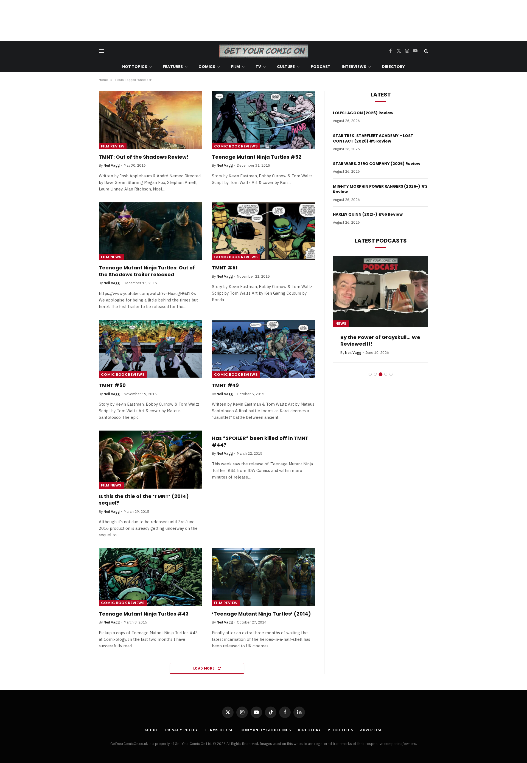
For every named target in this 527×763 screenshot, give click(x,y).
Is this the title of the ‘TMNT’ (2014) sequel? (144, 499)
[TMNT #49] (263, 349)
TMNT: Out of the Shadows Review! (144, 157)
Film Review (112, 146)
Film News (111, 257)
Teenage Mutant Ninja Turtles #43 (144, 614)
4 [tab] (385, 374)
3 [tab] (380, 374)
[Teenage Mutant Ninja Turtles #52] (263, 120)
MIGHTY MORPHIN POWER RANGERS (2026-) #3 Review (380, 189)
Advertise (371, 730)
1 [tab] (370, 374)
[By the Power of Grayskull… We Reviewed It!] (380, 291)
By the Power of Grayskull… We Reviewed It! (380, 340)
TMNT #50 (112, 385)
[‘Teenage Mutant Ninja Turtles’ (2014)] (263, 577)
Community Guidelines (265, 730)
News (341, 323)
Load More (204, 668)
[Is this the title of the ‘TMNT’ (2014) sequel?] (150, 460)
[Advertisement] (263, 20)
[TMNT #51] (263, 231)
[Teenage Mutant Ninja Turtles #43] (150, 577)
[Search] (425, 51)
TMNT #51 (224, 267)
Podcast (321, 66)
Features (173, 66)
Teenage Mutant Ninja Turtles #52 (256, 157)
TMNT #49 (225, 385)
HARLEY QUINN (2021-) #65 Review (368, 214)
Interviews (354, 66)
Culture (286, 66)
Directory (393, 66)
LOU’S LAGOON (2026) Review (363, 113)
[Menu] (101, 51)
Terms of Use (219, 730)
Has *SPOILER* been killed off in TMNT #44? (260, 441)
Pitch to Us (340, 730)
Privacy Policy (181, 730)
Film (235, 66)
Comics (206, 66)
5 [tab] (391, 374)
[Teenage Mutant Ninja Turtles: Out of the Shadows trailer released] (150, 231)
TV (258, 66)
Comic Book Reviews (236, 146)
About (151, 730)
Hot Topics (134, 66)
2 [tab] (375, 374)
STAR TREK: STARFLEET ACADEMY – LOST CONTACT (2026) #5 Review (373, 138)
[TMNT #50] (150, 349)
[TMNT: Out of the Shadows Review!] (150, 120)
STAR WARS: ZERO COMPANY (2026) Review (376, 163)
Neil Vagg (111, 165)
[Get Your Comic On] (263, 51)
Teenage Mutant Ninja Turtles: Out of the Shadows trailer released (147, 271)
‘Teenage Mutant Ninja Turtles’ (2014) (261, 614)
